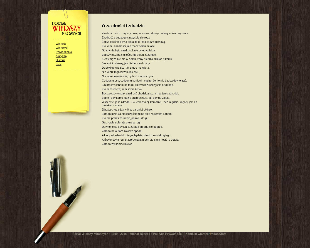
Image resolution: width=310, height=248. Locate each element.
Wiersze (61, 44)
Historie (60, 60)
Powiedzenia (64, 52)
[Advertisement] (140, 188)
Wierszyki (62, 48)
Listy (59, 64)
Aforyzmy (61, 56)
